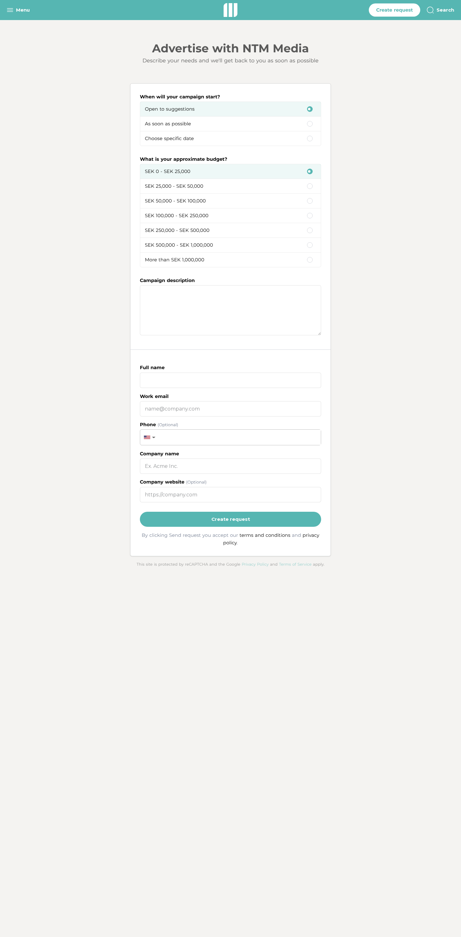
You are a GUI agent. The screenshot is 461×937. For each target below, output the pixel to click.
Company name (159, 454)
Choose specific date (169, 138)
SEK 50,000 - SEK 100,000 (175, 201)
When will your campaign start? (180, 97)
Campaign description (167, 280)
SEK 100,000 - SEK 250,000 (177, 215)
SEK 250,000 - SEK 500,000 (177, 230)
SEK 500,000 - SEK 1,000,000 (179, 245)
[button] (149, 437)
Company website (173, 482)
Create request (394, 10)
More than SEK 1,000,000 (174, 260)
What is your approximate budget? (183, 159)
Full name (152, 367)
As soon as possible (168, 124)
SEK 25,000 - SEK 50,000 (174, 186)
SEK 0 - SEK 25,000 (167, 171)
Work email (154, 396)
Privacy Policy (255, 564)
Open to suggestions (169, 109)
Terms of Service (295, 564)
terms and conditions (265, 535)
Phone (159, 424)
